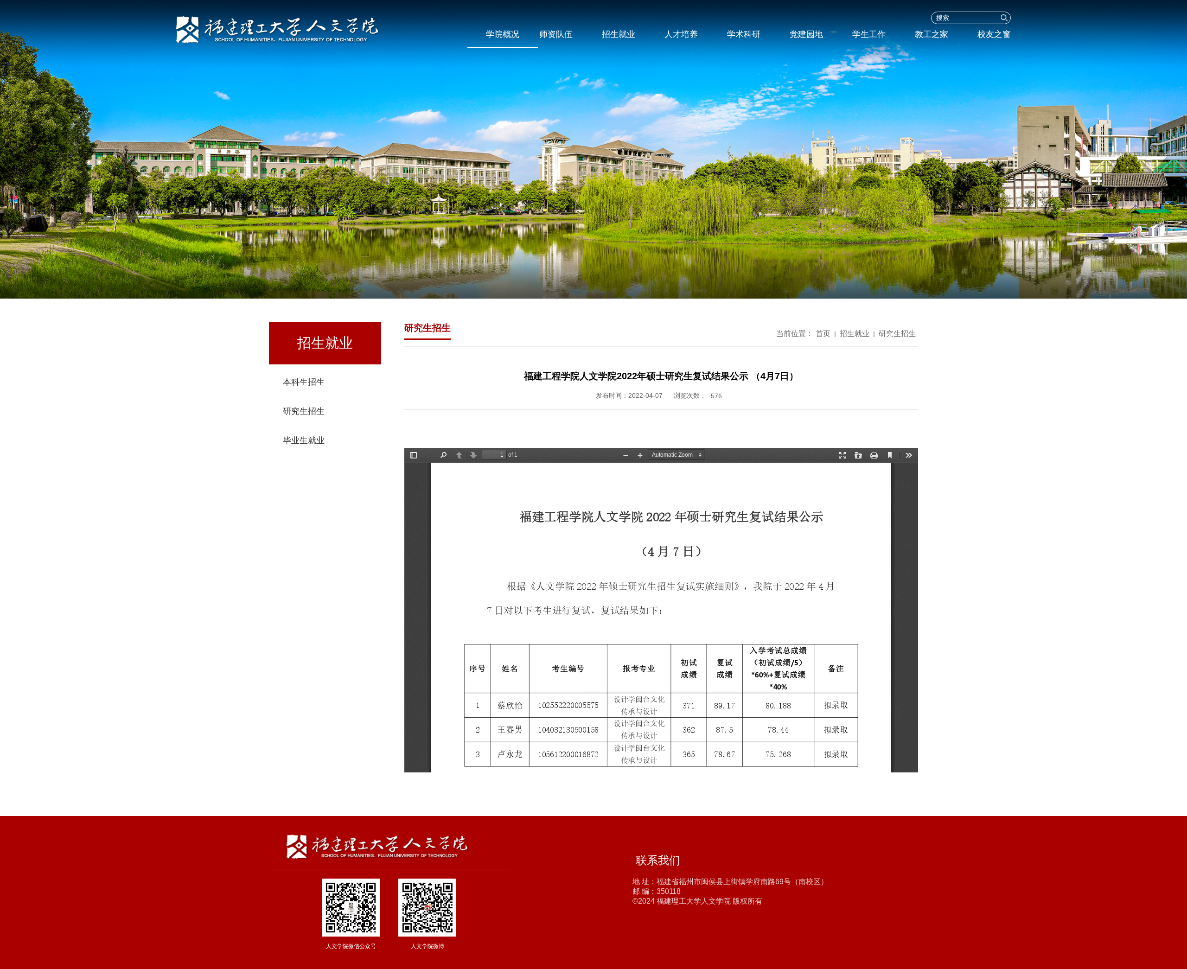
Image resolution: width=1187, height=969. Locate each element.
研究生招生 (304, 411)
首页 (823, 334)
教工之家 (931, 34)
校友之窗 (994, 34)
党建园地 (806, 34)
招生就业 (618, 34)
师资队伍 (556, 34)
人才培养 (681, 34)
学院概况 (502, 34)
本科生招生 (304, 382)
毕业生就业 (304, 440)
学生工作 (869, 34)
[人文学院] (290, 29)
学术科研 (743, 34)
